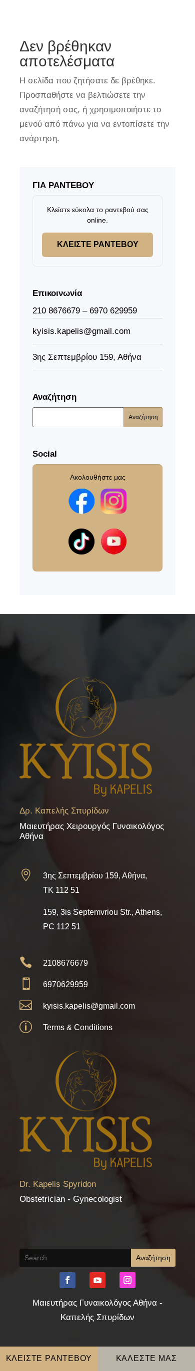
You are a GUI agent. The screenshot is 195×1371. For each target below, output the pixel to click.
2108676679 (65, 963)
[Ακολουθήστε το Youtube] (98, 1280)
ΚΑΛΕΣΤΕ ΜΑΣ (146, 1358)
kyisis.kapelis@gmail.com (89, 1006)
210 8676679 (56, 310)
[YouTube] (113, 541)
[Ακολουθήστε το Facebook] (68, 1280)
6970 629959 (113, 310)
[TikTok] (81, 541)
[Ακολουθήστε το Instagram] (128, 1280)
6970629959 (65, 984)
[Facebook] (81, 501)
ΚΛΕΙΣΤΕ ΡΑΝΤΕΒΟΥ (97, 244)
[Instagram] (113, 501)
